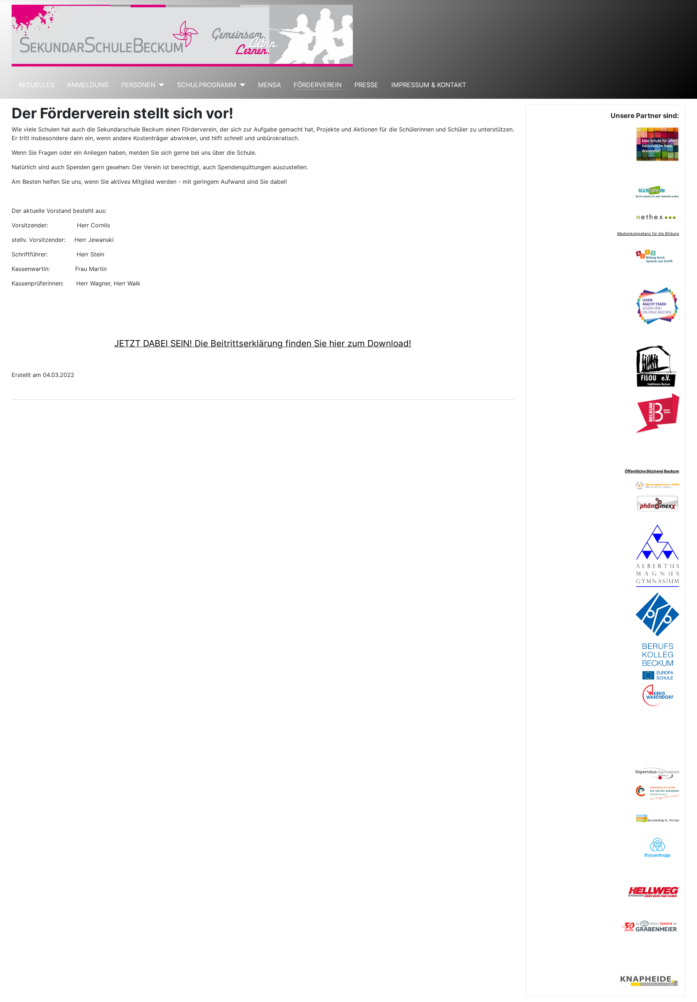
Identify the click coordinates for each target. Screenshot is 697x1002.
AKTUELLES (36, 85)
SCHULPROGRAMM (206, 85)
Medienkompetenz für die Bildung (648, 233)
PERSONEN (138, 85)
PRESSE (366, 85)
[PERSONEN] (159, 85)
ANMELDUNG (88, 85)
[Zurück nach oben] (684, 988)
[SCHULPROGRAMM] (240, 85)
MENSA (269, 85)
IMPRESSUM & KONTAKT (428, 85)
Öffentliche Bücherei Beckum (652, 471)
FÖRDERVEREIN (318, 85)
